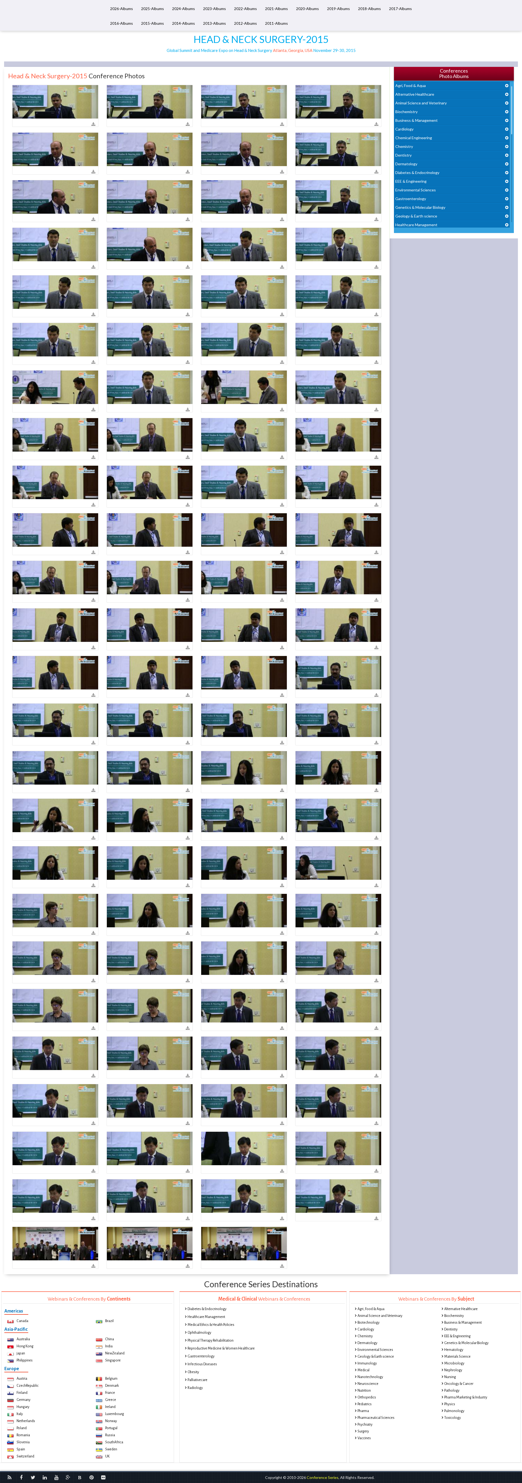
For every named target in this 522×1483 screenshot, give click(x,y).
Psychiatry (365, 1424)
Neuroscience (368, 1384)
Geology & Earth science (416, 216)
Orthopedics (367, 1397)
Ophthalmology (199, 1333)
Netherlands (26, 1421)
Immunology (367, 1363)
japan (21, 1353)
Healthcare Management (416, 224)
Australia (23, 1339)
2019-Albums (338, 8)
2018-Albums (369, 8)
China (109, 1339)
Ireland (110, 1407)
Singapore (113, 1360)
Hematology (453, 1350)
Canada (22, 1321)
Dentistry (403, 155)
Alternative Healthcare (414, 94)
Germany (23, 1400)
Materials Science (457, 1356)
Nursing (450, 1377)
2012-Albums (245, 23)
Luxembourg (114, 1414)
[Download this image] (93, 124)
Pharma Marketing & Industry (465, 1397)
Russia (110, 1435)
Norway (111, 1421)
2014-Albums (183, 23)
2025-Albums (152, 8)
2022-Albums (245, 8)
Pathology (451, 1390)
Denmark (112, 1386)
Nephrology (453, 1370)
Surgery (363, 1431)
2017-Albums (400, 8)
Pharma (363, 1411)
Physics (449, 1404)
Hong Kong (25, 1346)
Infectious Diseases (202, 1364)
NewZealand (115, 1353)
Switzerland (25, 1456)
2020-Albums (307, 8)
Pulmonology (454, 1411)
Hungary (23, 1407)
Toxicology (452, 1418)
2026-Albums (121, 8)
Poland (22, 1428)
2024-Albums (183, 8)
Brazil (109, 1321)
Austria (22, 1379)
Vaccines (364, 1438)
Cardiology (404, 129)
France (110, 1393)
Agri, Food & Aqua (410, 85)
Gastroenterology (410, 198)
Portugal (111, 1428)
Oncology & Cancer (458, 1384)
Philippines (25, 1360)
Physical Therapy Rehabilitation (211, 1340)
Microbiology (454, 1363)
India (109, 1346)
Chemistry (404, 146)
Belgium (111, 1379)
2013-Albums (214, 23)
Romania (23, 1435)
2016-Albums (121, 23)
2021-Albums (276, 8)
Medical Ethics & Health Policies (211, 1325)
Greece (110, 1400)
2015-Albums (152, 23)
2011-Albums (276, 23)
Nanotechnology (370, 1377)
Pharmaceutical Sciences (376, 1418)
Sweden (111, 1449)
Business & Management (416, 120)
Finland (22, 1393)
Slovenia (23, 1442)
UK (107, 1456)
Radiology (195, 1388)
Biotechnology (369, 1323)
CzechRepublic (28, 1386)
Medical (363, 1370)
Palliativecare (197, 1380)
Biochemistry (406, 111)
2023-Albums (214, 8)
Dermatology (406, 163)
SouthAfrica (114, 1442)
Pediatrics (365, 1404)
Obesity (193, 1372)
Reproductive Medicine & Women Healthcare (221, 1348)
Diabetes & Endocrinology (417, 172)
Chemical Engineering (413, 137)
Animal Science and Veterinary (421, 103)
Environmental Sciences (415, 190)
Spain (21, 1449)
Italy (20, 1414)
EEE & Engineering (411, 181)
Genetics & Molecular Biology (420, 207)
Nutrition (364, 1390)
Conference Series (322, 1477)
